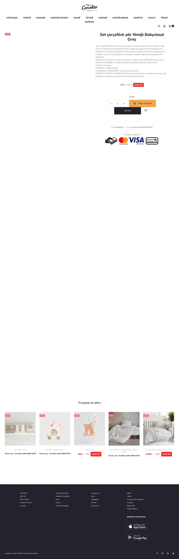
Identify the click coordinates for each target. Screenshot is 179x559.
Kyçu (93, 496)
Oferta (129, 493)
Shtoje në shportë (145, 103)
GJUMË (77, 17)
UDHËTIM (138, 17)
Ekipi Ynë (23, 496)
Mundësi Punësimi (26, 503)
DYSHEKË (40, 17)
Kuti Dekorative (20, 450)
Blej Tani (127, 111)
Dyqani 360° (131, 506)
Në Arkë (94, 503)
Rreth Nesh (23, 493)
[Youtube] (173, 553)
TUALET (152, 17)
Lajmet (129, 496)
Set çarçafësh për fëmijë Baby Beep (158, 450)
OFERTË (27, 17)
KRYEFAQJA (12, 17)
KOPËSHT (89, 22)
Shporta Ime (95, 506)
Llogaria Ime (95, 493)
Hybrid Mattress (132, 509)
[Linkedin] (168, 553)
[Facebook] (157, 553)
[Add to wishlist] (146, 110)
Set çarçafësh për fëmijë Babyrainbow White (124, 451)
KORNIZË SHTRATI (59, 17)
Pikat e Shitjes (24, 499)
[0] (170, 26)
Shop (57, 499)
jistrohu (96, 499)
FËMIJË (164, 17)
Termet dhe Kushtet (62, 493)
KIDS (133, 127)
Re (92, 499)
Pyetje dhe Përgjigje (62, 506)
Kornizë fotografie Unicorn (55, 450)
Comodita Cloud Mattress (135, 499)
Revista (58, 503)
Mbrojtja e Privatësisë (63, 496)
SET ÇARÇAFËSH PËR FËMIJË (144, 127)
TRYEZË (89, 17)
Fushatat (130, 503)
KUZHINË (103, 17)
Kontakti (23, 506)
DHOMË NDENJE (120, 17)
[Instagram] (162, 553)
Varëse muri (89, 450)
